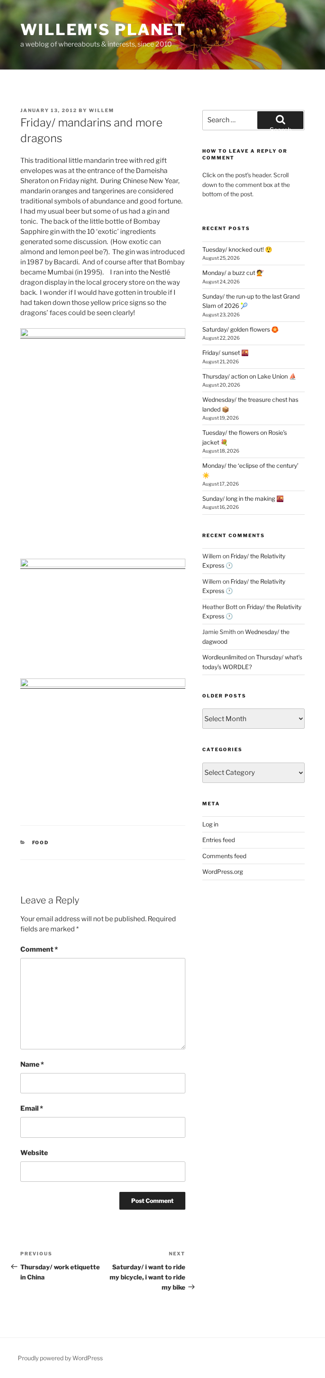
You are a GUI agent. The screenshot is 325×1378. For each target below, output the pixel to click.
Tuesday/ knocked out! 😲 (237, 249)
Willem (101, 110)
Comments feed (224, 855)
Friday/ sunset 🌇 (225, 352)
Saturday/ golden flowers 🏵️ (240, 329)
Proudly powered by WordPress (60, 1358)
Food (40, 842)
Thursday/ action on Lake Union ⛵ (249, 376)
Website (34, 1153)
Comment (39, 949)
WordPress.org (222, 871)
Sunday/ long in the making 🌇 (243, 498)
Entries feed (218, 839)
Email (31, 1108)
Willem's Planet (103, 29)
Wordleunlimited (224, 657)
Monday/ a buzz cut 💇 (233, 272)
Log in (210, 824)
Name (32, 1064)
